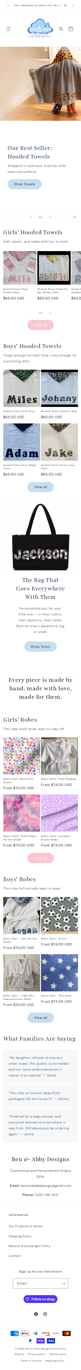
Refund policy (58, 1354)
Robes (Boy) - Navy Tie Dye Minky (20, 940)
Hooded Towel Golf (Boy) (19, 411)
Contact (15, 1256)
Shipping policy (55, 1360)
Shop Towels (24, 184)
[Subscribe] (63, 1283)
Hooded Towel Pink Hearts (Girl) (15, 290)
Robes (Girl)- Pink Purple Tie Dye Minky (19, 837)
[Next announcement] (73, 5)
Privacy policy (36, 1354)
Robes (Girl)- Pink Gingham (59, 779)
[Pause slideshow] (76, 217)
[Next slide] (50, 217)
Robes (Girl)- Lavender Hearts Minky (55, 837)
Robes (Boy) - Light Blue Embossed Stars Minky (18, 997)
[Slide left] (31, 313)
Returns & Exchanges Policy (30, 1246)
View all (40, 325)
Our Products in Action (26, 1226)
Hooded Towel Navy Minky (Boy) (20, 466)
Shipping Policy (20, 1236)
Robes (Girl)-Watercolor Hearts (18, 780)
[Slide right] (50, 313)
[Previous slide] (31, 217)
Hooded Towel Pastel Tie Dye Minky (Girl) (52, 290)
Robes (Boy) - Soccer (54, 938)
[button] (8, 29)
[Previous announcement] (8, 5)
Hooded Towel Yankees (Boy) (59, 411)
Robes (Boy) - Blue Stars (56, 995)
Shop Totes (40, 646)
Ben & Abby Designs (38, 1348)
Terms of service (31, 1360)
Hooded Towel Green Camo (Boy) (58, 466)
